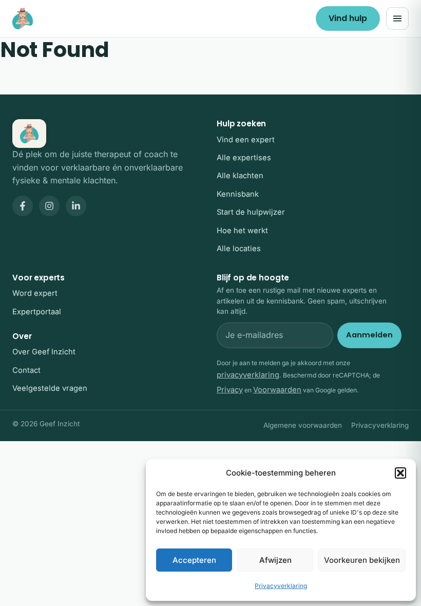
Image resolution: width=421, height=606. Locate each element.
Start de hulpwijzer (251, 212)
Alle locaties (239, 248)
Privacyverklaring (281, 586)
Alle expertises (244, 157)
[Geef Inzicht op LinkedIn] (76, 206)
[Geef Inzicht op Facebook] (22, 206)
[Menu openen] (397, 18)
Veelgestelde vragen (49, 388)
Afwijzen (275, 560)
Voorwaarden (277, 389)
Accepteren (194, 560)
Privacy (230, 389)
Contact (26, 370)
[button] (400, 473)
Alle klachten (240, 175)
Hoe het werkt (242, 230)
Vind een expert (246, 139)
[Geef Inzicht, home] (22, 18)
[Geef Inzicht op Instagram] (49, 206)
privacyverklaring (248, 375)
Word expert (35, 293)
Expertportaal (36, 311)
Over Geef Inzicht (43, 351)
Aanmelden (369, 335)
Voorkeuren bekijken (362, 560)
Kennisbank (238, 194)
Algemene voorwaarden (302, 425)
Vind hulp (348, 18)
